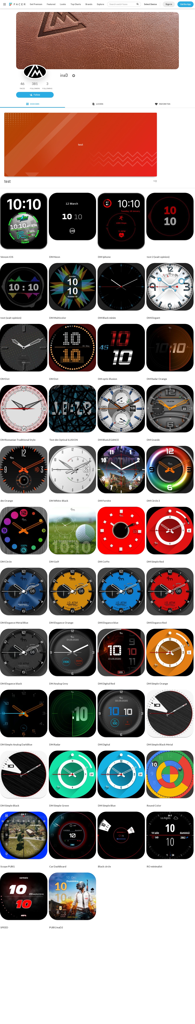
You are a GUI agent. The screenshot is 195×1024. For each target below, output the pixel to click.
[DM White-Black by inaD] (72, 469)
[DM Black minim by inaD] (121, 286)
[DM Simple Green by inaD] (72, 774)
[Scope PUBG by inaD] (23, 835)
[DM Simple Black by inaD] (23, 774)
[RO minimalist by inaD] (170, 835)
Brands (89, 4)
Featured (51, 4)
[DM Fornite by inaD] (121, 469)
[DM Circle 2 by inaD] (170, 469)
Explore (100, 4)
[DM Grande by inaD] (170, 408)
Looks (63, 4)
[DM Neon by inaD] (72, 216)
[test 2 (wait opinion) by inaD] (170, 216)
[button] (185, 4)
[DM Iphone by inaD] (121, 221)
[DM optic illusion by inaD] (121, 347)
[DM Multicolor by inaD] (72, 286)
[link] (17, 4)
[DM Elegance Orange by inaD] (72, 591)
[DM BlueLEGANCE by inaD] (121, 408)
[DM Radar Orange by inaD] (170, 347)
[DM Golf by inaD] (72, 530)
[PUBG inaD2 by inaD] (72, 896)
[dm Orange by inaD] (23, 469)
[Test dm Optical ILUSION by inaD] (72, 408)
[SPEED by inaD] (23, 896)
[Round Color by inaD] (170, 774)
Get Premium (36, 4)
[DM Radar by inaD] (72, 713)
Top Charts (76, 4)
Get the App (185, 4)
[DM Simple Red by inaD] (170, 530)
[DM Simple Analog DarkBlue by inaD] (23, 713)
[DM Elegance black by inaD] (23, 652)
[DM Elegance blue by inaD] (121, 591)
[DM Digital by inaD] (121, 713)
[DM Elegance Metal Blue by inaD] (23, 591)
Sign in (169, 4)
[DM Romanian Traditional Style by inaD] (23, 408)
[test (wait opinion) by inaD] (23, 286)
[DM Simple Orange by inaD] (170, 652)
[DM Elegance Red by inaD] (170, 591)
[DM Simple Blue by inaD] (121, 774)
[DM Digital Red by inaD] (121, 652)
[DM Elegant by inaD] (170, 286)
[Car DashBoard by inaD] (72, 835)
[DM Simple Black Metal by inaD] (170, 713)
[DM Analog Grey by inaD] (72, 652)
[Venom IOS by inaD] (23, 221)
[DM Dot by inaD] (23, 347)
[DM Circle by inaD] (23, 530)
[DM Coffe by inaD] (121, 530)
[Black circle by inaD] (121, 835)
